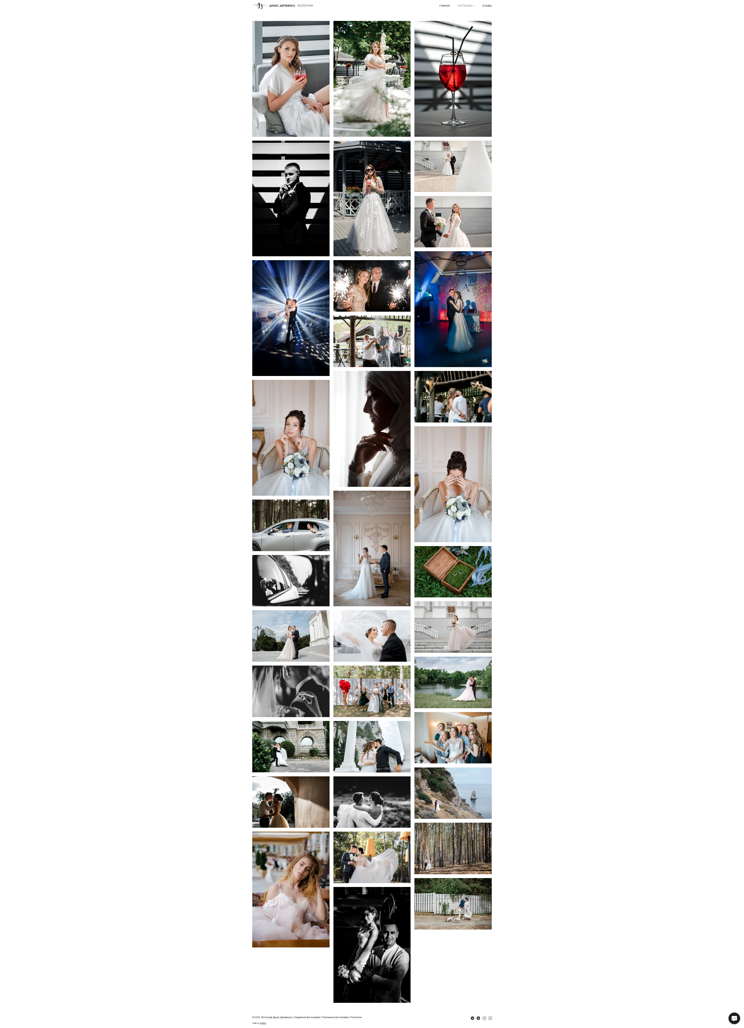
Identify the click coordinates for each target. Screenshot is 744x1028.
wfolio (263, 1023)
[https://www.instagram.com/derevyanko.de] (484, 1018)
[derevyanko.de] (282, 6)
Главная (444, 5)
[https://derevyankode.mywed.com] (490, 1018)
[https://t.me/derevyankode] (472, 1018)
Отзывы (487, 5)
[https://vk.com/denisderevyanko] (478, 1018)
